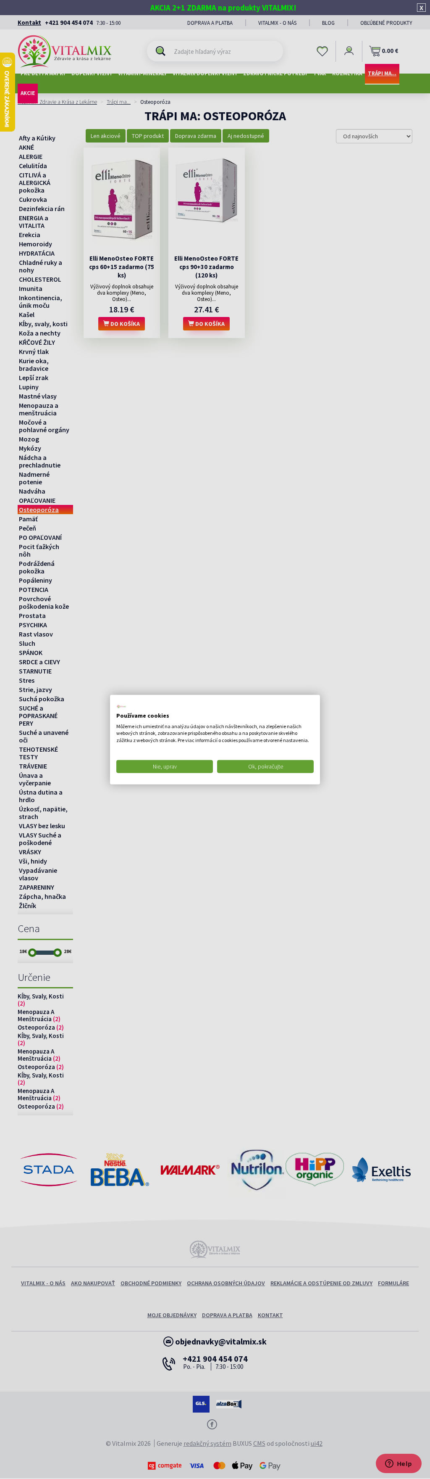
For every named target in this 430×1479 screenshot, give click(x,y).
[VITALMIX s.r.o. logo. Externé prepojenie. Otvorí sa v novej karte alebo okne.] (121, 706)
